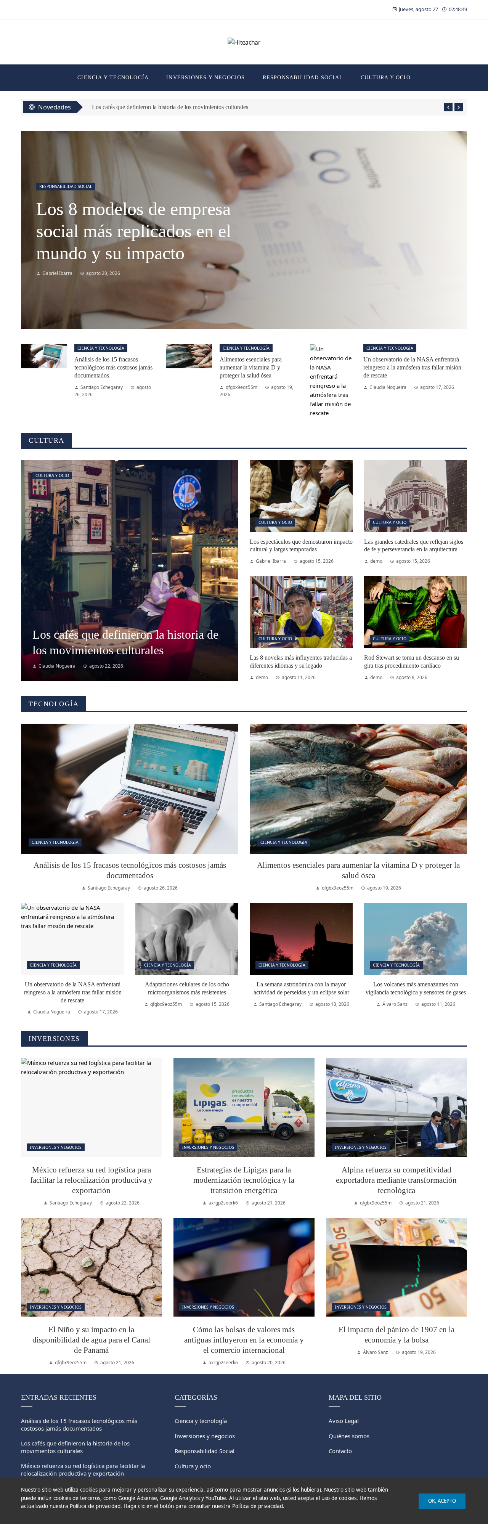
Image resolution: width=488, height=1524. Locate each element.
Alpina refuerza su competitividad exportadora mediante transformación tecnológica (396, 1180)
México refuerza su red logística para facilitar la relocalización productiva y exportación (91, 1180)
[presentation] (448, 107)
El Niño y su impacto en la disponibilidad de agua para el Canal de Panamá (91, 1339)
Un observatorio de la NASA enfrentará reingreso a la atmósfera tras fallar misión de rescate (412, 367)
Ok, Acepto (442, 1500)
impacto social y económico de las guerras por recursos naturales (137, 231)
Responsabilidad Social (65, 186)
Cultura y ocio (52, 475)
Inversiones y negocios (56, 1147)
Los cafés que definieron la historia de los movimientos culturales (75, 1447)
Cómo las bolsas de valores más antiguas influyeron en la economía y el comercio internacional (244, 1339)
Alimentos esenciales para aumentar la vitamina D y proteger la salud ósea (251, 367)
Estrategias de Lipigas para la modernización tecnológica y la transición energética (243, 1180)
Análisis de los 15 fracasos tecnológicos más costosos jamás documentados (113, 367)
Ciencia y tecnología (100, 348)
